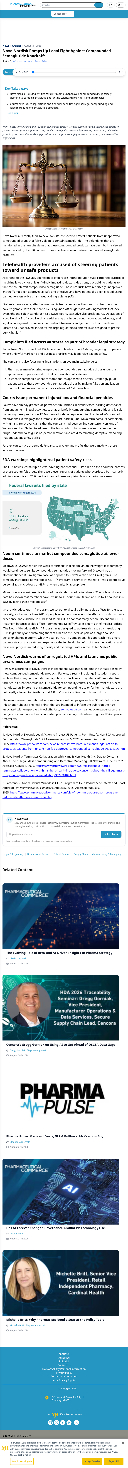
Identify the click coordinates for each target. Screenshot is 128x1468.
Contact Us (64, 1365)
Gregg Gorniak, (18, 1050)
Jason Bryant (16, 1233)
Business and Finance (38, 854)
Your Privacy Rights (64, 1380)
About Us (64, 1354)
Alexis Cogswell (18, 958)
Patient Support (62, 854)
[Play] (16, 72)
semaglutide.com (72, 709)
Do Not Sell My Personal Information (64, 1369)
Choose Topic (60, 13)
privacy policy (65, 841)
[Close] (123, 1443)
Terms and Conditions (64, 1376)
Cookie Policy (24, 1455)
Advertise (64, 1357)
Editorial (64, 1361)
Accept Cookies (92, 1461)
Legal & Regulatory (14, 854)
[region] (64, 1453)
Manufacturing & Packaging (106, 854)
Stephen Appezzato (37, 1050)
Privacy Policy (64, 1372)
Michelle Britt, (17, 1325)
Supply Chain (81, 854)
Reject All (114, 1461)
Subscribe (109, 834)
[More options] (123, 72)
